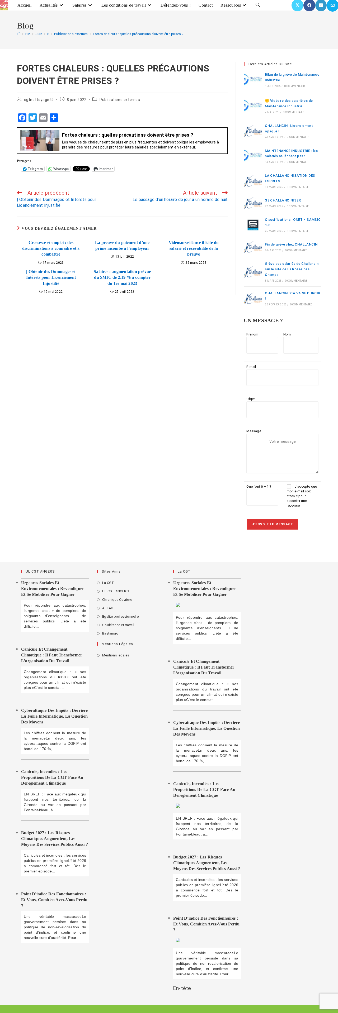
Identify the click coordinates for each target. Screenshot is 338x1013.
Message (253, 431)
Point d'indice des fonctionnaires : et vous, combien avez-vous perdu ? (54, 900)
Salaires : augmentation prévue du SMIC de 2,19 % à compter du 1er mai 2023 (122, 277)
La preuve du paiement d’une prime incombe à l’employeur (122, 245)
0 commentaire (295, 86)
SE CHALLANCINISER (283, 200)
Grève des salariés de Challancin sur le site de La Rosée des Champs (291, 269)
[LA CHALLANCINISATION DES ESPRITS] (253, 181)
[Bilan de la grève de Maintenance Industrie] (253, 80)
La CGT (108, 583)
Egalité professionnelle (120, 616)
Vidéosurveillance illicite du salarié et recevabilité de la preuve (194, 248)
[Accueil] (18, 34)
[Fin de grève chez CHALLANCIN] (253, 247)
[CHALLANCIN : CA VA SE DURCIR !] (253, 298)
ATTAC (107, 608)
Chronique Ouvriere (117, 600)
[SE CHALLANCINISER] (253, 203)
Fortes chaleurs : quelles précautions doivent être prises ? (138, 34)
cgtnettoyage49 (39, 100)
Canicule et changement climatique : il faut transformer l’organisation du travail (51, 655)
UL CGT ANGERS (115, 591)
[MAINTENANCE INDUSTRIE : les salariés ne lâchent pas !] (253, 156)
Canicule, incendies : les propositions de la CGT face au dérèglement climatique (52, 777)
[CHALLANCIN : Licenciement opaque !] (253, 131)
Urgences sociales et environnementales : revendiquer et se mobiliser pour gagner (52, 588)
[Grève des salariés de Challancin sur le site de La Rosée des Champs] (253, 272)
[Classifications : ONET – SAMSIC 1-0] (253, 225)
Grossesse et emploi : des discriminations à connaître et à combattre (50, 248)
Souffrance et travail (118, 625)
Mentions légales (115, 655)
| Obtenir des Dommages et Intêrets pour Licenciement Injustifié (51, 277)
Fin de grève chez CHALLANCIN (291, 244)
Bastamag (110, 633)
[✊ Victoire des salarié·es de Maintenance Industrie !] (253, 106)
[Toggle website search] (258, 5)
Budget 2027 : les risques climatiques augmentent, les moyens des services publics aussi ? (54, 838)
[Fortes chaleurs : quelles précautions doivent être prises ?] (122, 141)
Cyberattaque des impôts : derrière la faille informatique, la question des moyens (54, 716)
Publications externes (120, 100)
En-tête (182, 988)
